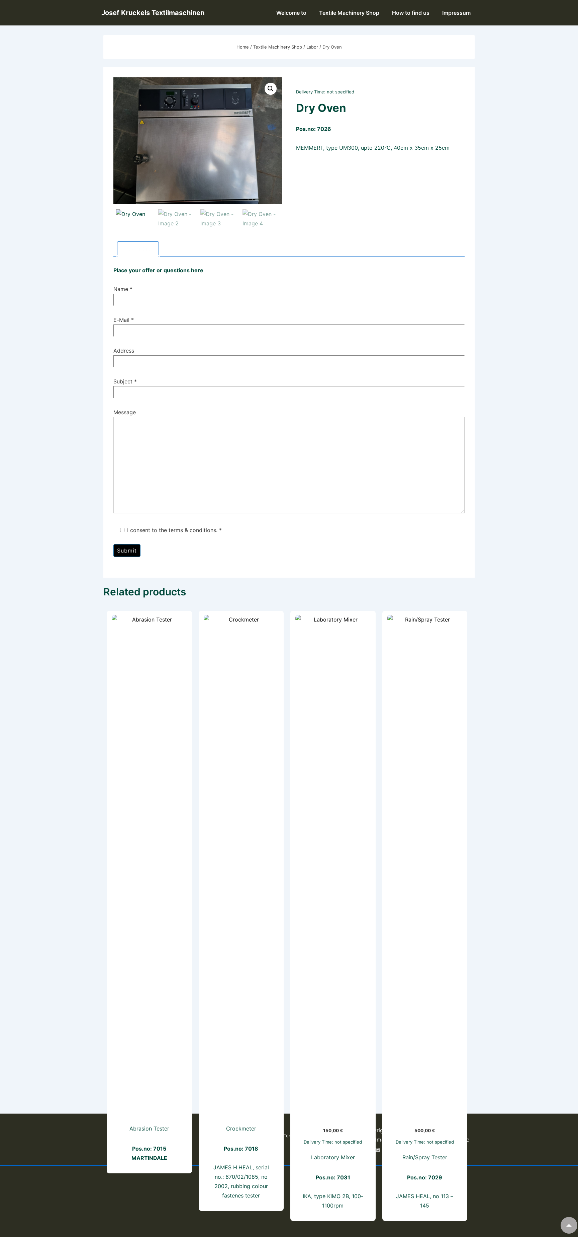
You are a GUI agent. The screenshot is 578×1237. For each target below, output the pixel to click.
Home (242, 47)
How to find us (410, 12)
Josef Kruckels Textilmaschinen (152, 13)
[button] (271, 89)
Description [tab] (138, 249)
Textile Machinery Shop (349, 12)
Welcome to (291, 12)
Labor (312, 47)
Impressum (456, 12)
